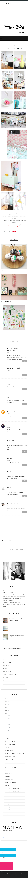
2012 (6, 710)
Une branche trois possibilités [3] (13, 788)
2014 (6, 704)
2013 (6, 707)
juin (7, 733)
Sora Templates (13, 873)
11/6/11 (9, 489)
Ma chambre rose (6, 301)
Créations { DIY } (7, 662)
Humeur (5, 668)
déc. (7, 715)
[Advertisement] (14, 9)
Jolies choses (6, 665)
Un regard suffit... (9, 750)
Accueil (1, 871)
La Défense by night (10, 744)
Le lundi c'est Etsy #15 (10, 767)
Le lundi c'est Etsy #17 (10, 741)
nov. (7, 718)
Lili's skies (11, 440)
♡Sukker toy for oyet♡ (14, 226)
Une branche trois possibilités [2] (13, 791)
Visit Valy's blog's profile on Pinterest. (12, 648)
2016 (6, 698)
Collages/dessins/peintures (9, 674)
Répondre (24, 361)
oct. (7, 721)
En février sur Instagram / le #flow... (11, 332)
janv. (7, 809)
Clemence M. (11, 425)
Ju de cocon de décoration (12, 349)
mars (7, 804)
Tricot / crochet (6, 686)
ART (4, 680)
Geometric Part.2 (9, 779)
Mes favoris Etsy (7, 671)
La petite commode (9, 762)
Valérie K (10, 487)
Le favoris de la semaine (10, 756)
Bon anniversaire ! (9, 765)
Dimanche (7, 785)
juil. (6, 730)
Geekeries (5, 683)
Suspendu (7, 776)
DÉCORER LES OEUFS (6, 271)
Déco (14, 45)
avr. (7, 801)
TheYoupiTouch (12, 382)
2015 (6, 701)
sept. (7, 724)
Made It (7, 794)
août (7, 727)
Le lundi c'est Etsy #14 (10, 782)
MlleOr (9, 471)
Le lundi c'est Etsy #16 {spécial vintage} (14, 753)
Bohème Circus (12, 503)
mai (7, 798)
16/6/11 (9, 505)
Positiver (7, 770)
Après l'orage (8, 738)
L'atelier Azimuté (13, 368)
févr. (7, 807)
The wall (7, 747)
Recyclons (5, 677)
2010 (6, 814)
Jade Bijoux (11, 411)
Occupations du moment (11, 736)
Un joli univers (8, 773)
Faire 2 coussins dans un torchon (16, 627)
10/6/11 (9, 352)
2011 (6, 713)
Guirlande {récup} (9, 759)
